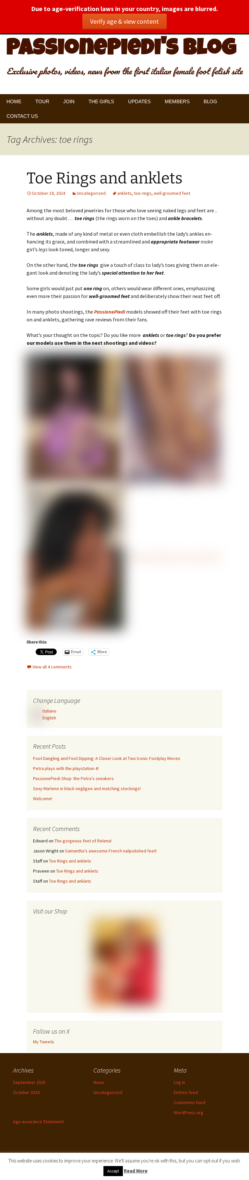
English (49, 718)
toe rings (142, 193)
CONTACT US (22, 116)
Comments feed (189, 1102)
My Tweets (43, 1042)
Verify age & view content (124, 21)
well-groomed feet (172, 193)
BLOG (210, 101)
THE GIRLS (101, 101)
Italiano (49, 711)
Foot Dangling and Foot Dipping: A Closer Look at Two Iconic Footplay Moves (106, 758)
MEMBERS (177, 101)
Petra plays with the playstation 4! (66, 768)
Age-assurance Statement (38, 1121)
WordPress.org (188, 1112)
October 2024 (26, 1092)
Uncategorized (91, 193)
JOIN (69, 101)
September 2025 (29, 1082)
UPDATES (139, 101)
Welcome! (42, 798)
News (98, 1082)
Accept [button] (113, 1171)
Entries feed (186, 1092)
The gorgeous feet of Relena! (83, 841)
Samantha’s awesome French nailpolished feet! (111, 851)
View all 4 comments (52, 667)
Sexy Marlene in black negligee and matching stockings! (87, 788)
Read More (136, 1171)
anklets (124, 193)
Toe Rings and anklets (105, 178)
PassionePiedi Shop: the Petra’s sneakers (73, 778)
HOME (13, 101)
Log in (179, 1082)
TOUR (42, 101)
